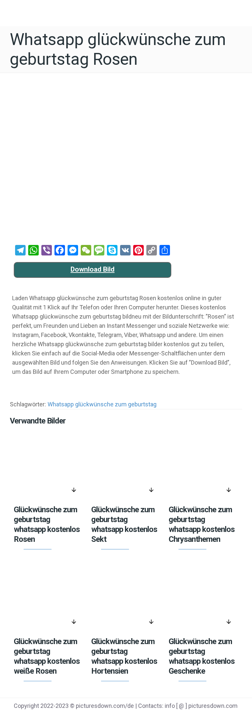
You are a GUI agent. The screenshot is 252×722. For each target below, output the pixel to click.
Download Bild (93, 269)
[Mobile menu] (241, 11)
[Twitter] (191, 716)
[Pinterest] (207, 716)
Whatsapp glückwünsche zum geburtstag (102, 404)
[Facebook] (174, 716)
